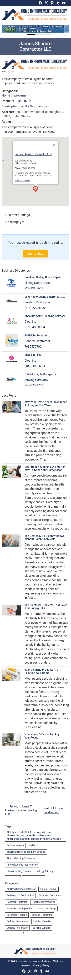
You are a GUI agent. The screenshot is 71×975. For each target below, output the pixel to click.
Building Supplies (41, 927)
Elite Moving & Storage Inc (40, 374)
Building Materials (42, 921)
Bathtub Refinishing (42, 914)
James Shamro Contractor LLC (33, 154)
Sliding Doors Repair (38, 283)
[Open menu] (66, 4)
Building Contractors (17, 921)
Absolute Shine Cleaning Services (45, 316)
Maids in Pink (32, 354)
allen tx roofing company (20, 871)
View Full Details (22, 180)
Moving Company (36, 380)
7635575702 (33, 346)
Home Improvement (15, 95)
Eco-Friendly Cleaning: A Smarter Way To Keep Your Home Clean (44, 468)
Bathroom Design (47, 908)
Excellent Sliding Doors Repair (42, 277)
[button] (35, 189)
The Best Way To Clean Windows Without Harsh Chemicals (44, 537)
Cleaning (30, 321)
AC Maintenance (15, 845)
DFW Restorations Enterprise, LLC (44, 296)
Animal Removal (48, 889)
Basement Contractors (51, 895)
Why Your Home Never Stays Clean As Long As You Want (45, 404)
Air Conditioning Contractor (21, 858)
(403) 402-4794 (34, 366)
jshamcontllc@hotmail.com (29, 106)
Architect (11, 895)
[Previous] (4, 30)
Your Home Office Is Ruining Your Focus (41, 736)
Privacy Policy (41, 965)
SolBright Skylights (35, 335)
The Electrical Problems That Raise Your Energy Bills (45, 607)
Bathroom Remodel (17, 914)
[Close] (54, 145)
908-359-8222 (21, 101)
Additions (34, 845)
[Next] (66, 30)
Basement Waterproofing (20, 908)
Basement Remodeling (43, 902)
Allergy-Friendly (45, 871)
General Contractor (37, 341)
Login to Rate (35, 253)
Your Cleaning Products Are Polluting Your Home (41, 671)
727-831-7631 (33, 288)
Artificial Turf (27, 895)
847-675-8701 (33, 385)
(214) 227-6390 (34, 308)
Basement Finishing (17, 902)
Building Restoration (38, 302)
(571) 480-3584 (34, 327)
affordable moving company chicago (26, 851)
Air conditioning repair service (22, 864)
